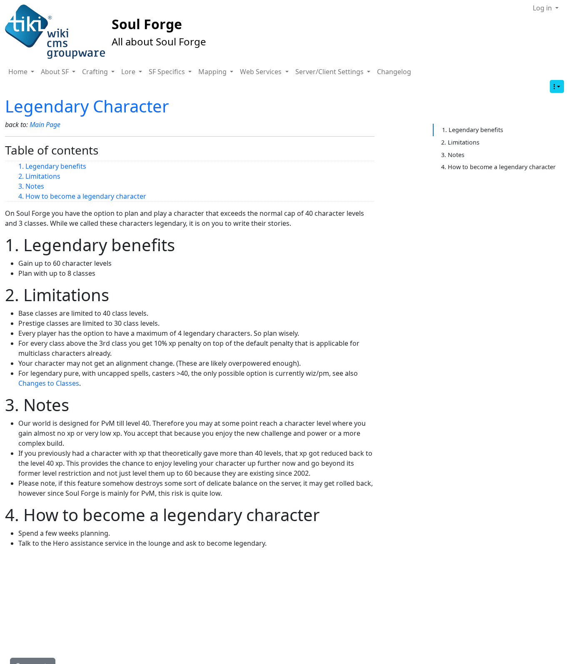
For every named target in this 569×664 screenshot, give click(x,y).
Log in (543, 7)
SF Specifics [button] (168, 71)
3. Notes (31, 186)
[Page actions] (557, 86)
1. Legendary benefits (52, 166)
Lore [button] (129, 71)
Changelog (394, 71)
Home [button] (18, 71)
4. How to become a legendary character (82, 196)
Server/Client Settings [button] (330, 71)
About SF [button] (55, 71)
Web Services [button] (261, 71)
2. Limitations (39, 176)
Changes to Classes (48, 383)
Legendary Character (87, 106)
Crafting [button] (96, 71)
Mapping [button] (213, 71)
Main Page (45, 124)
